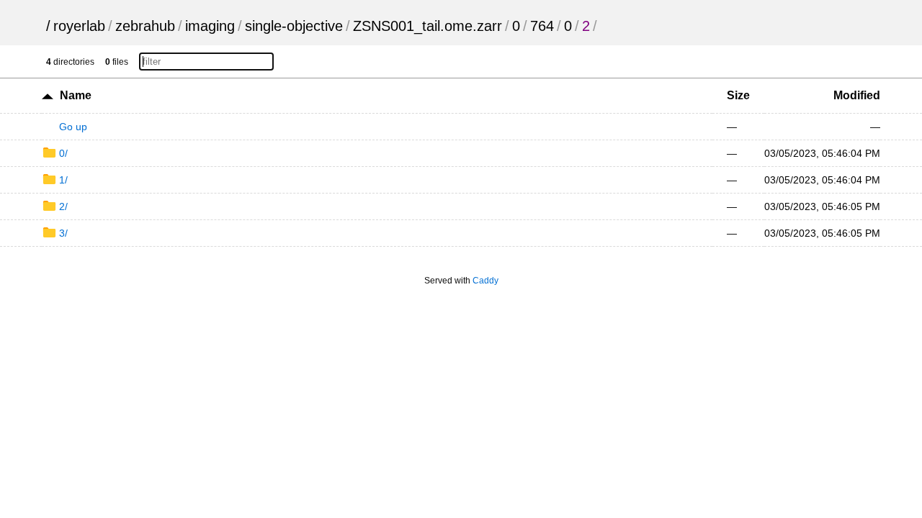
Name (75, 95)
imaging (210, 26)
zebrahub (145, 26)
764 (542, 26)
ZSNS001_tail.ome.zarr (427, 26)
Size (738, 95)
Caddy (485, 281)
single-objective (294, 26)
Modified (856, 95)
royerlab (79, 26)
